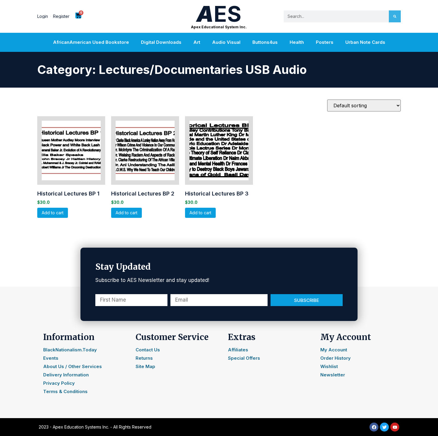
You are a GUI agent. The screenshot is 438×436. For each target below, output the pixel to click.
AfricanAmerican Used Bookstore (91, 42)
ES (218, 14)
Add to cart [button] (52, 212)
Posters (324, 42)
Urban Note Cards (365, 42)
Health (297, 42)
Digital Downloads (161, 42)
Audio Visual (226, 42)
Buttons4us (265, 42)
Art (196, 42)
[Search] (395, 16)
